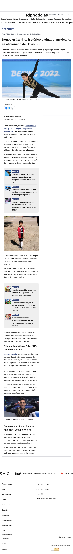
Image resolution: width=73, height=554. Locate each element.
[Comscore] (67, 473)
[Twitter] (9, 107)
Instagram (5, 549)
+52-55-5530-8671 (42, 489)
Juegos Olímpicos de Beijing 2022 (28, 34)
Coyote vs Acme (62, 23)
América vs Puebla (8, 23)
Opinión (32, 19)
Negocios (57, 19)
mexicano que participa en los (20, 128)
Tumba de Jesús (24, 23)
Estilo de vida (40, 19)
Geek (4, 530)
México (15, 19)
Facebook (5, 539)
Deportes (49, 19)
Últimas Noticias (6, 19)
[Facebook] (6, 107)
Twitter (4, 544)
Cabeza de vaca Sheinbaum (43, 23)
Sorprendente (67, 19)
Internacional (23, 19)
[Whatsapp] (13, 107)
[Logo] (36, 15)
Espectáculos (7, 525)
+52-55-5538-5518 (42, 484)
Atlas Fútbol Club (8, 34)
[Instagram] (8, 473)
